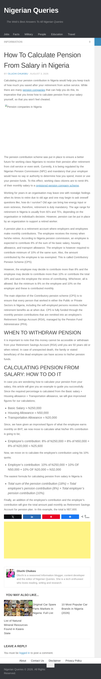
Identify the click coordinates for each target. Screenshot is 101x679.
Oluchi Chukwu (18, 73)
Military (29, 34)
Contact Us (37, 660)
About (22, 660)
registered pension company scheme (57, 185)
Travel (71, 34)
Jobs (6, 34)
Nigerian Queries (31, 10)
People (42, 34)
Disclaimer (55, 660)
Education (57, 34)
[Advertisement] (47, 540)
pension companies (34, 89)
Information (13, 41)
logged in (24, 652)
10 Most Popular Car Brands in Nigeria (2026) (74, 609)
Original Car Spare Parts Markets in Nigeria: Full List (44, 609)
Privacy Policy (73, 660)
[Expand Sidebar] (97, 42)
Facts (16, 34)
